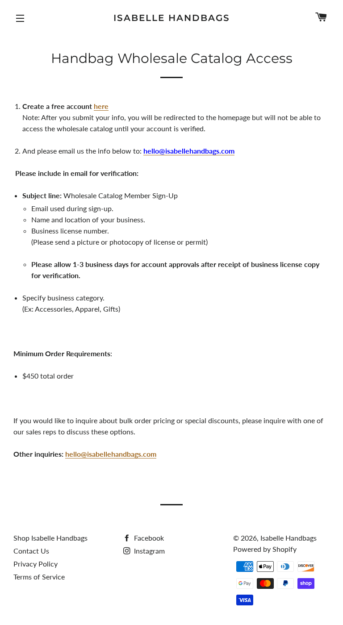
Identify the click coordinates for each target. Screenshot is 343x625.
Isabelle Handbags (171, 17)
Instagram (148, 550)
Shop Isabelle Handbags (50, 537)
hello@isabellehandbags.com (110, 454)
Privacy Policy (35, 563)
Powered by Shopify (265, 549)
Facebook (148, 537)
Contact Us (31, 550)
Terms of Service (39, 576)
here (101, 106)
